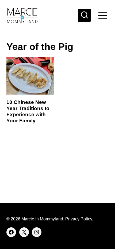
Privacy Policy (78, 219)
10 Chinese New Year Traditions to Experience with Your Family (27, 111)
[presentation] (30, 76)
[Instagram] (36, 232)
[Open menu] (102, 15)
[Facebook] (11, 232)
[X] (24, 232)
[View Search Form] (84, 15)
